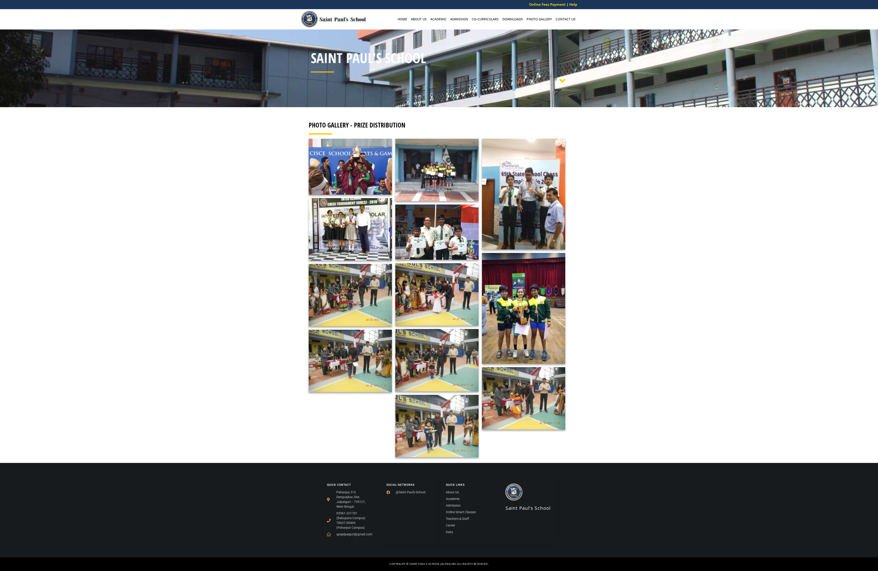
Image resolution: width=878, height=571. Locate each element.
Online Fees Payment (547, 4)
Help (573, 4)
